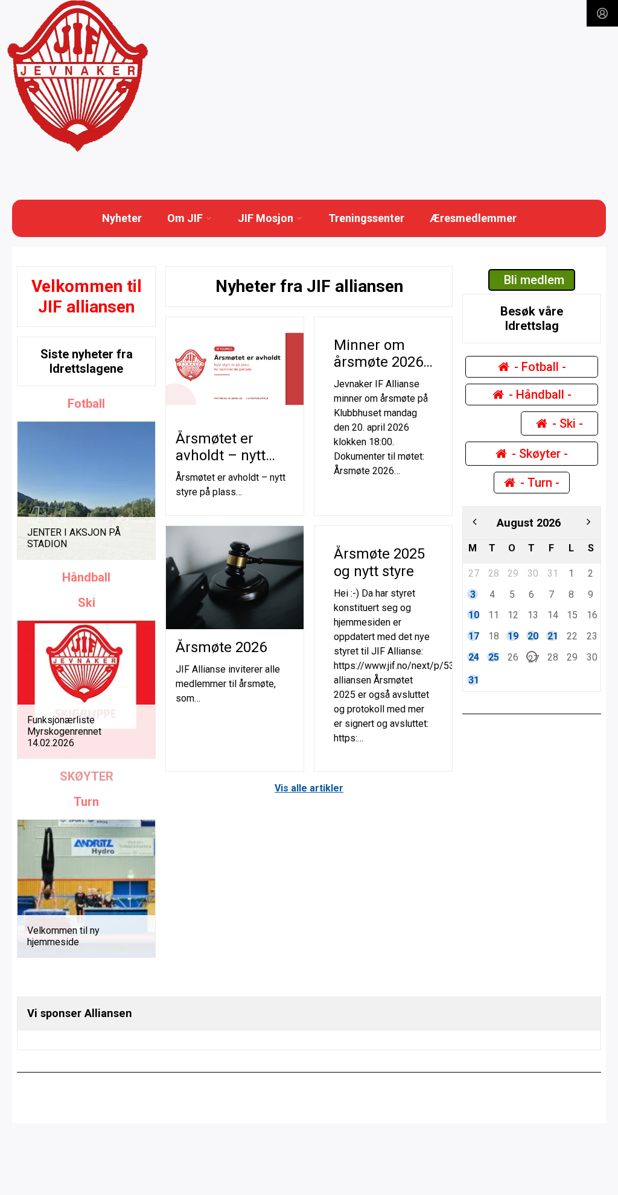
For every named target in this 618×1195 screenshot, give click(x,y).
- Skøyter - (540, 453)
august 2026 (529, 522)
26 (512, 656)
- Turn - (539, 482)
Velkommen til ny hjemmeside (63, 936)
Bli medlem (534, 280)
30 (532, 573)
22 (571, 635)
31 (552, 573)
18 (493, 635)
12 (512, 614)
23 (591, 635)
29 (512, 573)
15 (571, 614)
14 (552, 614)
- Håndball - (540, 394)
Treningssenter (366, 218)
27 (473, 573)
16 (591, 614)
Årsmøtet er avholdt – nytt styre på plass (221, 456)
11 (493, 614)
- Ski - (567, 423)
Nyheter (122, 218)
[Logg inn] (602, 13)
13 (532, 614)
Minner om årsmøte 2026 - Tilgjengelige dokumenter (383, 371)
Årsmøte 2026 (221, 647)
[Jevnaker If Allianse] (77, 76)
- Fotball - (540, 367)
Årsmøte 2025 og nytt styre (379, 562)
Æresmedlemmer (473, 218)
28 (493, 573)
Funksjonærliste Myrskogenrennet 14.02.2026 (64, 731)
